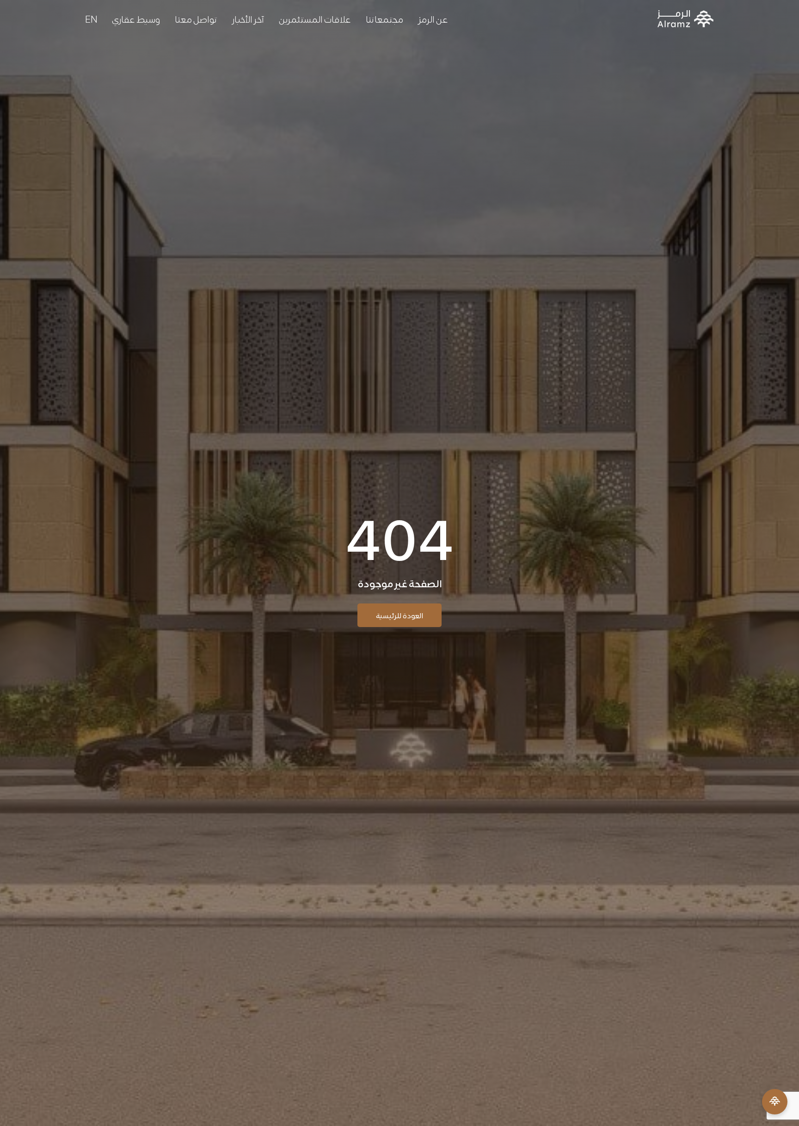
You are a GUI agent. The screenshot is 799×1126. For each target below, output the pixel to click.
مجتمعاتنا (384, 18)
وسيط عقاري (136, 18)
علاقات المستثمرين (315, 18)
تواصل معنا (196, 18)
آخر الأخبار (248, 18)
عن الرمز (433, 18)
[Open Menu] (774, 1101)
